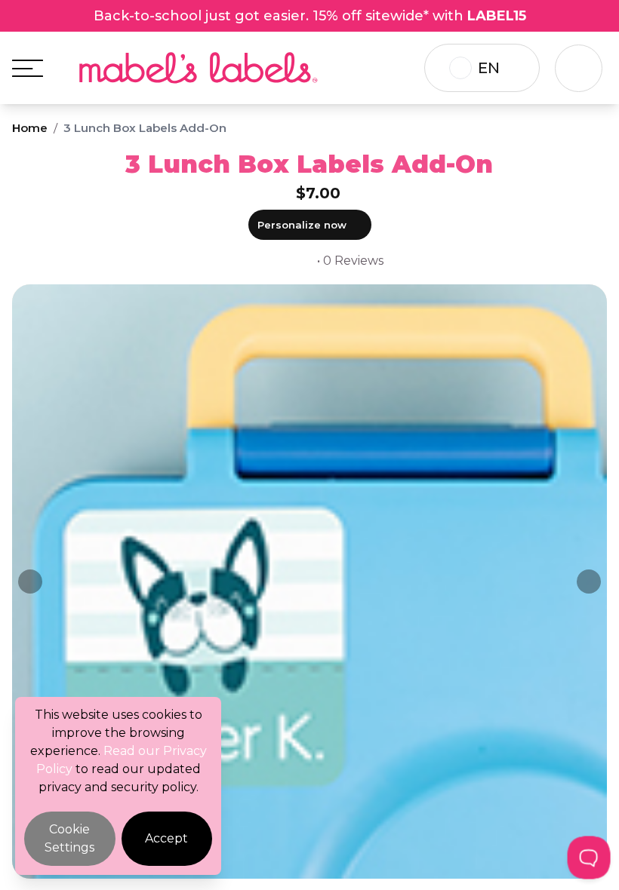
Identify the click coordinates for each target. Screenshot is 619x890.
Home (30, 128)
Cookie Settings (69, 838)
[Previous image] (30, 581)
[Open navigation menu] (27, 68)
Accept (166, 838)
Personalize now (301, 225)
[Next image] (589, 581)
